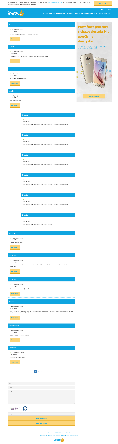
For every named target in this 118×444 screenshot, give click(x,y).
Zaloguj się (107, 9)
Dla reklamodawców (89, 13)
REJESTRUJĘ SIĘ (94, 96)
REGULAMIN (59, 432)
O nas (101, 13)
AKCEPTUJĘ (102, 3)
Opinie (77, 13)
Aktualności (60, 13)
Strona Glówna (48, 13)
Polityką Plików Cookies (55, 2)
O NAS (68, 432)
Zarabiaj (70, 13)
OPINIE (50, 432)
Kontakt (107, 13)
